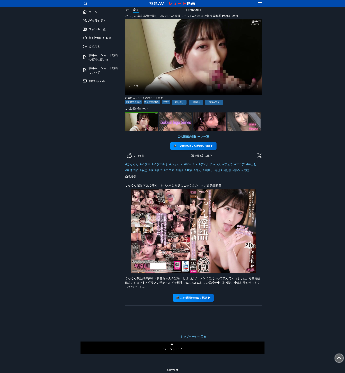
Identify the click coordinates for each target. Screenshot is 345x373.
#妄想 (143, 170)
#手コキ (169, 170)
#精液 (188, 170)
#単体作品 (131, 170)
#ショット (176, 164)
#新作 (158, 170)
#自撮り (208, 170)
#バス (217, 164)
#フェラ (227, 164)
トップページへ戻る (193, 336)
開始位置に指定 (133, 101)
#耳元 (197, 170)
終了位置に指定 (151, 101)
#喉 (151, 170)
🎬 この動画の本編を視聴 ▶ (193, 297)
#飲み (236, 170)
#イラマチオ (160, 164)
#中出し (251, 164)
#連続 (245, 170)
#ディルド (205, 164)
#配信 (227, 170)
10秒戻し (179, 102)
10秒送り (195, 102)
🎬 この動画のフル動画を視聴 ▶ (193, 145)
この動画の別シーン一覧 (193, 136)
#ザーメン (190, 164)
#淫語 (179, 170)
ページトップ (172, 349)
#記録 (218, 170)
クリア (166, 101)
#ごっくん (131, 164)
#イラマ (145, 164)
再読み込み (214, 102)
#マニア (239, 164)
